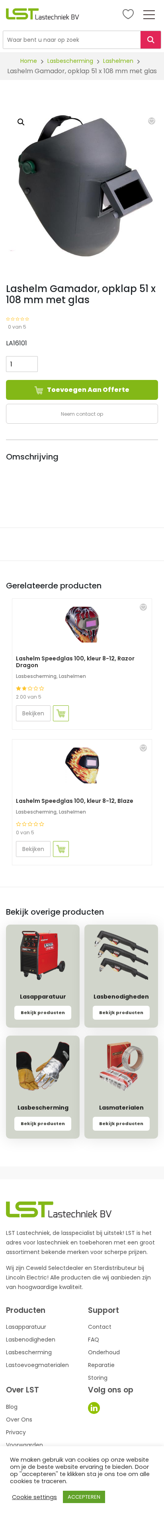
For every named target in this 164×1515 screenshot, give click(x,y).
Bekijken (33, 713)
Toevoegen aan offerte (88, 389)
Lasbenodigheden (30, 1340)
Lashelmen (118, 61)
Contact (99, 1327)
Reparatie (101, 1365)
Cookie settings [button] (34, 1497)
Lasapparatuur (26, 1327)
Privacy (16, 1432)
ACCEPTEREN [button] (84, 1497)
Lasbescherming (70, 61)
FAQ (93, 1340)
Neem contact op (82, 414)
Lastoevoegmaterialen (37, 1365)
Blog (12, 1407)
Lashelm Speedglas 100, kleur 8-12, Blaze (74, 801)
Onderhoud (104, 1352)
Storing (97, 1378)
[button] (151, 121)
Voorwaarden (24, 1445)
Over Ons (19, 1419)
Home (28, 61)
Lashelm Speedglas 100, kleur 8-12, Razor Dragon (75, 661)
